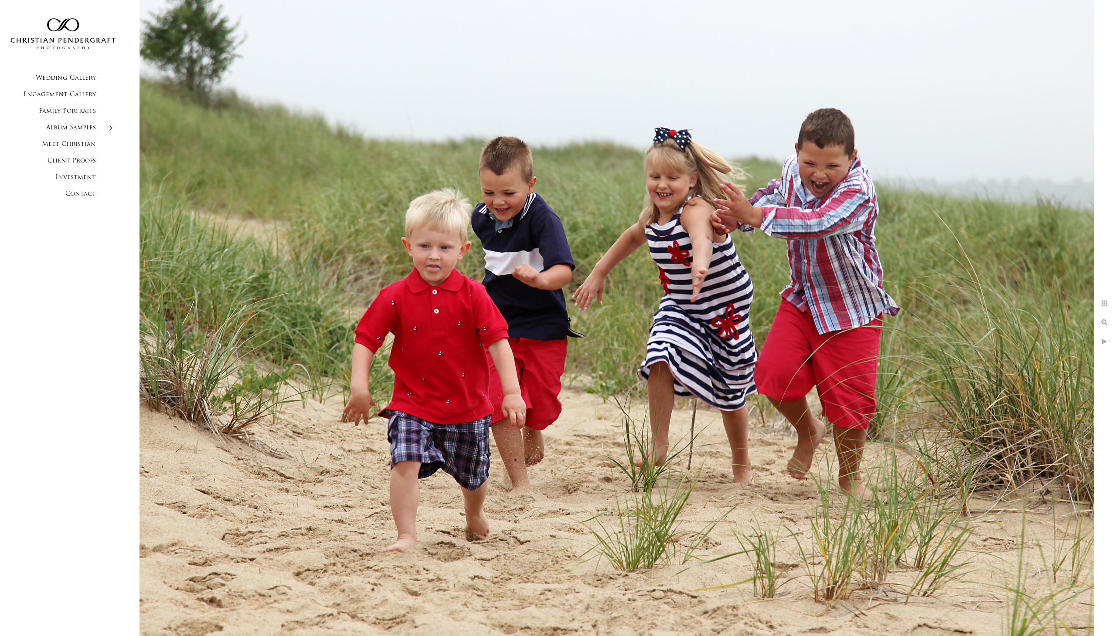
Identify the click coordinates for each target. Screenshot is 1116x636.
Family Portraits (67, 111)
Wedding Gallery (66, 78)
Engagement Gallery (59, 94)
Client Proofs (72, 161)
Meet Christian (69, 144)
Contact (80, 194)
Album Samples (71, 128)
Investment (75, 177)
